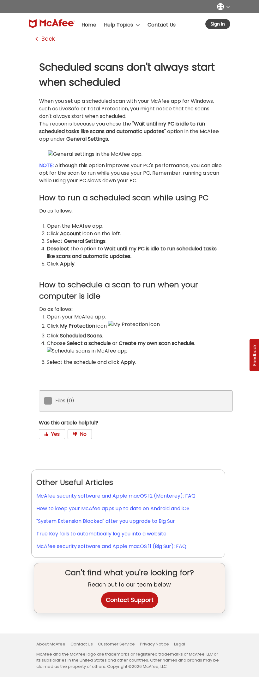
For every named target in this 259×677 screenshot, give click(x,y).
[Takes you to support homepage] (52, 23)
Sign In (218, 24)
